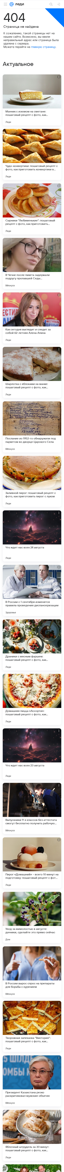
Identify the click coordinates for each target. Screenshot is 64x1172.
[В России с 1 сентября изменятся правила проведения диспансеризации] (32, 590)
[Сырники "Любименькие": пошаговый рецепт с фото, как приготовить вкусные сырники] (32, 209)
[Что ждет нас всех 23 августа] (32, 753)
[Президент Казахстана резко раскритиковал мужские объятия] (32, 1080)
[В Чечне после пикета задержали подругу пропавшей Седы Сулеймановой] (32, 263)
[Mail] (12, 4)
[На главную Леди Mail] (19, 4)
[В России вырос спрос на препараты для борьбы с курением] (32, 971)
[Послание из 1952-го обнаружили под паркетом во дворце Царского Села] (32, 426)
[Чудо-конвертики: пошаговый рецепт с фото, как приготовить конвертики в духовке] (32, 154)
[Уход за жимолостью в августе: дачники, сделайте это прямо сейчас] (32, 917)
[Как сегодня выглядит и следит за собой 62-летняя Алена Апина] (32, 317)
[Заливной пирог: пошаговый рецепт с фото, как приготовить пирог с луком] (32, 481)
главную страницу (43, 47)
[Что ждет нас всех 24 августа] (32, 535)
